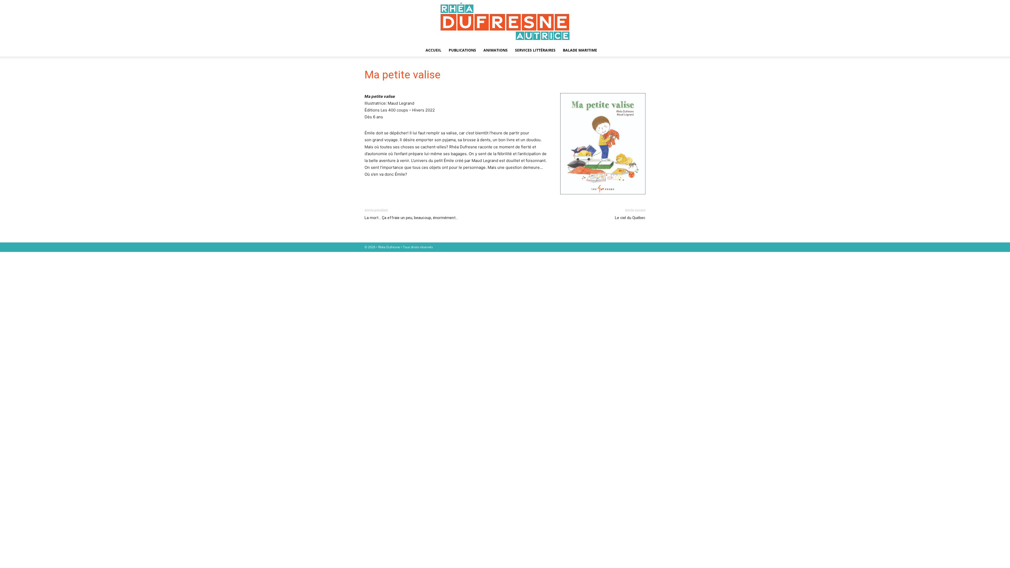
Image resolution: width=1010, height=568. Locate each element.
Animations (495, 50)
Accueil (433, 50)
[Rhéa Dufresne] (505, 22)
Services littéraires (535, 50)
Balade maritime (580, 50)
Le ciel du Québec (630, 217)
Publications (462, 50)
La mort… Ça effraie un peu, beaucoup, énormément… (411, 217)
